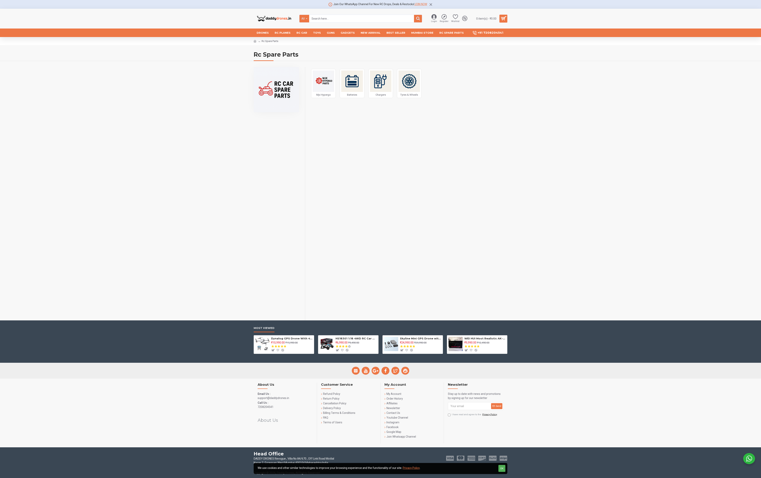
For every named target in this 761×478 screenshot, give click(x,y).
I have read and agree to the (474, 414)
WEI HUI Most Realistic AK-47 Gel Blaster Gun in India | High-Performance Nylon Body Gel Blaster (485, 338)
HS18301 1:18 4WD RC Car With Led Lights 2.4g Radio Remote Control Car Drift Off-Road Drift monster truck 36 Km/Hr (356, 338)
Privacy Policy (411, 467)
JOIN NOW (420, 4)
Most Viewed (264, 327)
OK (502, 468)
